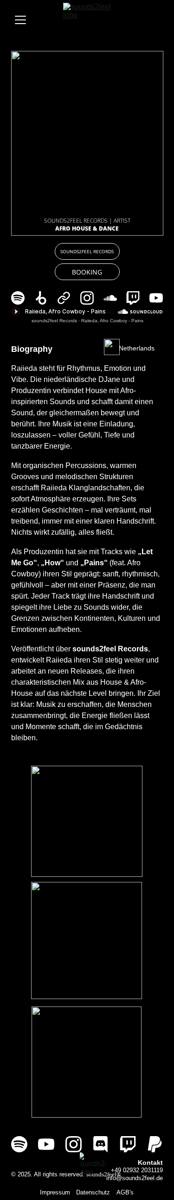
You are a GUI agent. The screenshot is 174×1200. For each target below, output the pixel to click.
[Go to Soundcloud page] (114, 298)
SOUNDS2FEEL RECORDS (87, 251)
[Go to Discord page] (100, 1144)
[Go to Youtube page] (156, 298)
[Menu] (20, 20)
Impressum (55, 1192)
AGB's (125, 1192)
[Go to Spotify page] (22, 298)
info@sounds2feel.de (134, 1178)
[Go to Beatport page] (45, 298)
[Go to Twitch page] (137, 298)
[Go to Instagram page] (91, 298)
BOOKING (87, 272)
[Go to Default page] (68, 298)
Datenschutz (93, 1192)
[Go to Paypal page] (155, 1144)
